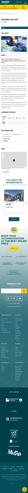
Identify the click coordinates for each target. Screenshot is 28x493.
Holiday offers (18, 369)
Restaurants (3, 349)
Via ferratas (17, 332)
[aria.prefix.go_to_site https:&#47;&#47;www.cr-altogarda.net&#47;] (14, 400)
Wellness (3, 354)
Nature (16, 349)
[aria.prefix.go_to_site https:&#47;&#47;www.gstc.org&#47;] (14, 437)
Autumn (3, 369)
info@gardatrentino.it (14, 274)
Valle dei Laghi (4, 330)
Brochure (17, 378)
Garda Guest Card (19, 371)
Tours (16, 321)
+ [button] (3, 154)
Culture (16, 350)
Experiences (14, 8)
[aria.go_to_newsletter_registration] (24, 291)
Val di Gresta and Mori (5, 332)
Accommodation (4, 8)
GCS (11, 470)
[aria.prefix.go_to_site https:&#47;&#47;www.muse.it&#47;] (14, 453)
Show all (14, 219)
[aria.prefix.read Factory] (14, 484)
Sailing (16, 337)
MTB (16, 323)
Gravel (16, 325)
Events (16, 347)
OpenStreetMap (9, 167)
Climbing (17, 330)
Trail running (18, 333)
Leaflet (3, 167)
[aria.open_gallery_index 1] (14, 44)
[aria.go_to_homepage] (5, 2)
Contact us (6, 466)
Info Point (17, 376)
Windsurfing (18, 335)
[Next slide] (27, 202)
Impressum (4, 468)
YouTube (20, 298)
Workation (17, 379)
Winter (2, 371)
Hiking (16, 328)
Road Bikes (17, 326)
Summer (3, 367)
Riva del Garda (4, 318)
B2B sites (16, 470)
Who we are (21, 468)
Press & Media (19, 466)
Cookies (13, 466)
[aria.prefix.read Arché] (14, 201)
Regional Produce (5, 350)
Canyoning (17, 338)
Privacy (10, 468)
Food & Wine (4, 347)
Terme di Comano (5, 357)
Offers (23, 8)
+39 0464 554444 (14, 272)
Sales (15, 468)
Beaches (3, 352)
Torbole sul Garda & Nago (6, 322)
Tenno (2, 327)
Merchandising (18, 354)
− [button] (3, 156)
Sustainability (18, 355)
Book (13, 248)
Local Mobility (18, 374)
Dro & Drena (4, 328)
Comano (3, 325)
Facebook (8, 298)
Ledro (2, 323)
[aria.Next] (23, 44)
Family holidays (18, 352)
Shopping (3, 355)
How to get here (18, 373)
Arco (2, 320)
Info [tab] (3, 27)
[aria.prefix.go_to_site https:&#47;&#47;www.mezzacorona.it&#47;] (14, 419)
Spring (2, 366)
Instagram (14, 298)
